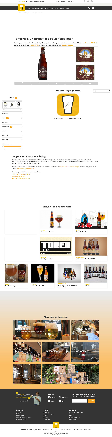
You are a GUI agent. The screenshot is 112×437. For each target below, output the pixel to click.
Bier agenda (46, 419)
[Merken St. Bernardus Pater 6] (56, 219)
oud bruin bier (35, 45)
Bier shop (45, 417)
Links (70, 415)
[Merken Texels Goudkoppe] (16, 273)
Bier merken (46, 412)
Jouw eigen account (74, 417)
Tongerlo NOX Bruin (91, 43)
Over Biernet (70, 1)
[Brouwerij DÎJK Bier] (96, 273)
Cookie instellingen (21, 419)
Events (62, 8)
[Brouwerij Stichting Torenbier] (56, 246)
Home (20, 13)
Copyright (72, 414)
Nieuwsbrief (72, 419)
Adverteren (63, 1)
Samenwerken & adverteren (24, 417)
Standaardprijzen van (19, 176)
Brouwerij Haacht (67, 45)
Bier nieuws (46, 415)
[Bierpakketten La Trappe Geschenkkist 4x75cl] (91, 246)
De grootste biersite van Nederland (36, 1)
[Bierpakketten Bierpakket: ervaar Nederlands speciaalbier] (69, 273)
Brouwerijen (55, 8)
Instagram (64, 398)
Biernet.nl (47, 433)
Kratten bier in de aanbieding (21, 178)
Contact (57, 1)
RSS (62, 401)
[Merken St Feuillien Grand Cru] (43, 273)
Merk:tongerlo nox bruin (36, 13)
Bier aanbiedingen (48, 414)
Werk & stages (20, 415)
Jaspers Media (64, 433)
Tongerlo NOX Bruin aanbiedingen (69, 167)
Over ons (18, 412)
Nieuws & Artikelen (38, 8)
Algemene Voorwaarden (76, 412)
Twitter (52, 401)
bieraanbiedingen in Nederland (25, 168)
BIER (20, 1)
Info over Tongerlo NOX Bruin (21, 174)
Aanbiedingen (26, 13)
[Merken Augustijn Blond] (91, 219)
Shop (67, 8)
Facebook (53, 398)
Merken (47, 8)
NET (23, 1)
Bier (29, 8)
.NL (26, 1)
